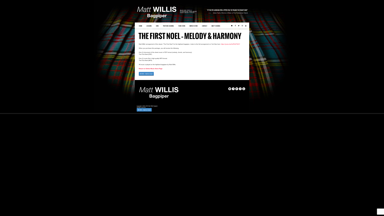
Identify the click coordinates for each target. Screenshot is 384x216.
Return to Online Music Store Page (150, 68)
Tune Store (181, 26)
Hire (157, 26)
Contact (204, 26)
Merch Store (194, 26)
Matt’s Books (216, 26)
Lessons (149, 26)
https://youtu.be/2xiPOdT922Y (230, 44)
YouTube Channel (168, 26)
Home (140, 26)
